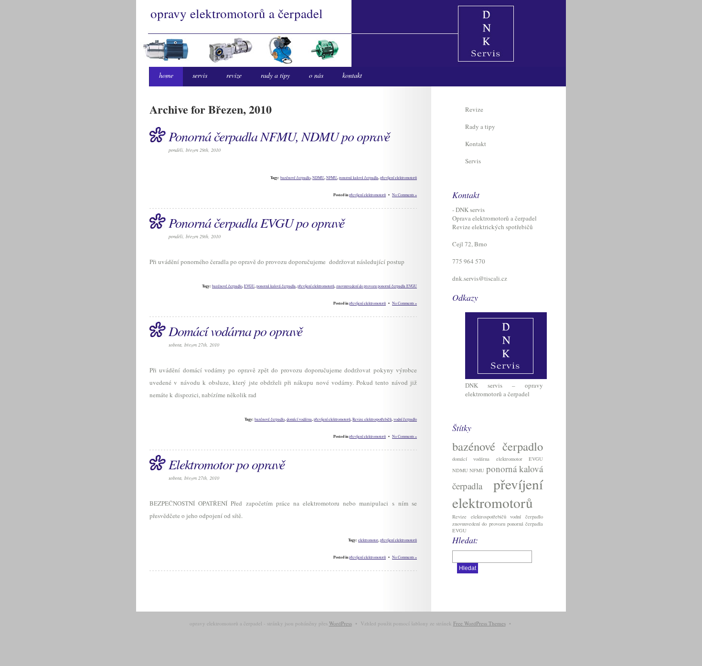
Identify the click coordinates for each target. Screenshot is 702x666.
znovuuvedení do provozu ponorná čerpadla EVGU (376, 286)
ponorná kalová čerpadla (358, 177)
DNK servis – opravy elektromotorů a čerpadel (504, 389)
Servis (199, 75)
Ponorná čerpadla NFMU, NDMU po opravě (279, 136)
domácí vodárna (299, 419)
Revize (234, 75)
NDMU (318, 177)
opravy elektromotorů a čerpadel (236, 13)
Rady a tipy (275, 75)
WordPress (340, 623)
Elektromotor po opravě (227, 464)
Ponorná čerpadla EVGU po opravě (256, 222)
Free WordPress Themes (479, 623)
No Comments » (404, 194)
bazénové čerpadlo (295, 177)
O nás (316, 75)
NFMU (331, 177)
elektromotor (368, 540)
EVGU (249, 286)
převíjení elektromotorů (398, 177)
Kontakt (352, 75)
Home (166, 75)
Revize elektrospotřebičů (372, 419)
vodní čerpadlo (405, 419)
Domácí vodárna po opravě (235, 331)
